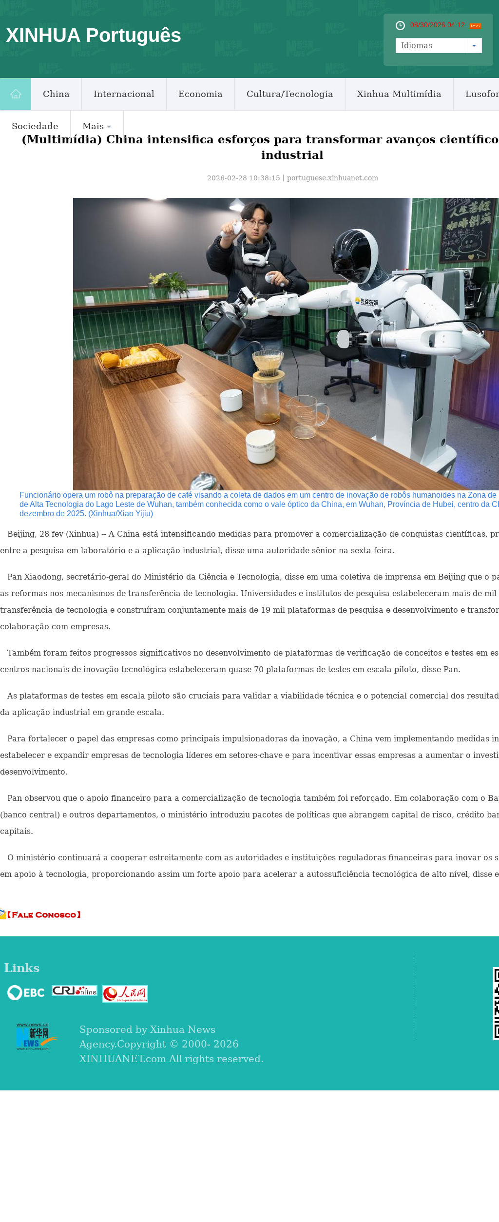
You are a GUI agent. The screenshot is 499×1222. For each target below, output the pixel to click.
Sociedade (35, 126)
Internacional (124, 94)
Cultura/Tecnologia (290, 94)
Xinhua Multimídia (399, 94)
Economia (200, 94)
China (56, 94)
